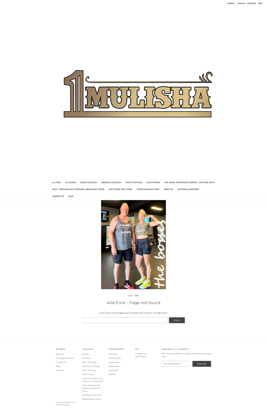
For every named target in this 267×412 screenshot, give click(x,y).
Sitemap (59, 370)
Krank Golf (113, 370)
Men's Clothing (88, 182)
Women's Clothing (111, 182)
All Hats (56, 182)
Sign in (241, 3)
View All (112, 374)
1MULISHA (113, 354)
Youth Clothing (133, 182)
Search (230, 3)
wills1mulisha (115, 358)
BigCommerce (70, 402)
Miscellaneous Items (148, 189)
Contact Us (58, 196)
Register (251, 3)
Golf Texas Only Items (120, 189)
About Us (168, 189)
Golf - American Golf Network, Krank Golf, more (78, 189)
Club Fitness (153, 182)
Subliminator (114, 366)
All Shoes (70, 182)
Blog (70, 196)
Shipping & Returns (188, 189)
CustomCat (114, 362)
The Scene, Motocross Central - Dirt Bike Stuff (189, 182)
